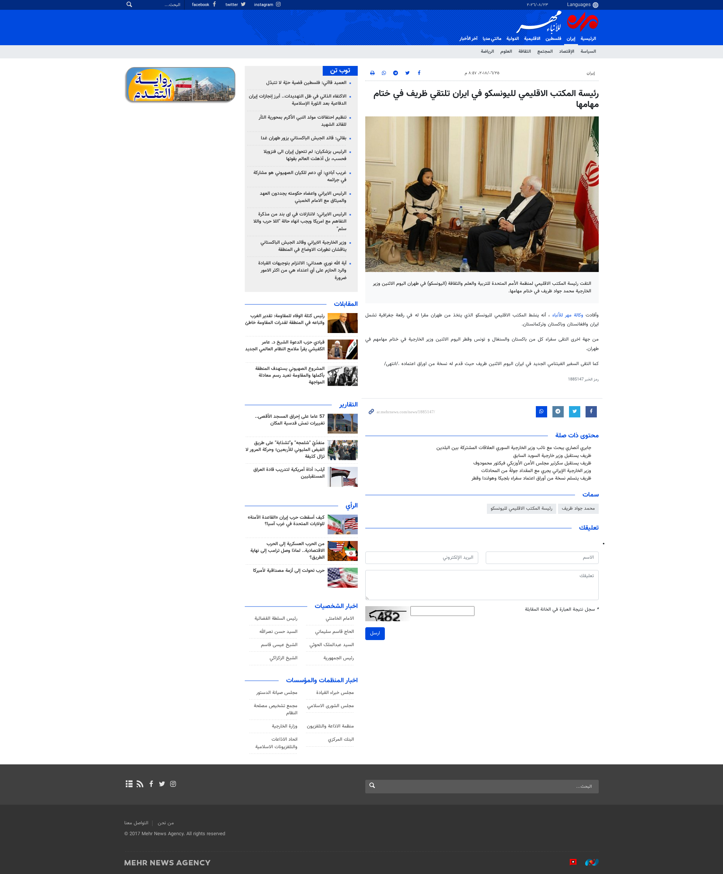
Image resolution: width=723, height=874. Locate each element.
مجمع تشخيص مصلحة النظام (275, 709)
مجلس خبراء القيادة (335, 693)
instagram (264, 5)
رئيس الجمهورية (338, 658)
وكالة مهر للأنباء (567, 315)
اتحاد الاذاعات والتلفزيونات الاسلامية (276, 743)
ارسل (375, 633)
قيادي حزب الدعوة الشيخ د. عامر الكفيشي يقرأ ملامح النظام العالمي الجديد (285, 346)
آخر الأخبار (468, 39)
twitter (232, 5)
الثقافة (525, 51)
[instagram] (173, 784)
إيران (571, 39)
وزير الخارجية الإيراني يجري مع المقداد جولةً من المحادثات (536, 471)
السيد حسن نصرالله (278, 632)
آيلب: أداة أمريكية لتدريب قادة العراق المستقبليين (289, 473)
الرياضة (487, 51)
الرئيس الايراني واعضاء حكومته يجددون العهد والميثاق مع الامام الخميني (303, 197)
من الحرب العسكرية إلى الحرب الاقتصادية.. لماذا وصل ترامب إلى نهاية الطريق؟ (287, 550)
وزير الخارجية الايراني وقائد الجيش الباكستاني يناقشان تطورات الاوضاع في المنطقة (303, 246)
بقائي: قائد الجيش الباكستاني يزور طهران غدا (303, 138)
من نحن (166, 823)
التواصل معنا (136, 823)
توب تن (340, 71)
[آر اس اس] (140, 784)
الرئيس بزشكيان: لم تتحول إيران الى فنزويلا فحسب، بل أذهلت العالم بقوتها (305, 155)
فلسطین (553, 39)
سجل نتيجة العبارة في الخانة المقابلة (562, 609)
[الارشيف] (129, 784)
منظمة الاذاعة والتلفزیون (330, 726)
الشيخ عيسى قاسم (279, 645)
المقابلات (346, 304)
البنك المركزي (341, 739)
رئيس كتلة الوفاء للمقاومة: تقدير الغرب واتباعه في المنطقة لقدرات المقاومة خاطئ (285, 319)
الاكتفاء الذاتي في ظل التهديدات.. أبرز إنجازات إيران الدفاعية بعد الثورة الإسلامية (297, 100)
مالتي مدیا (492, 39)
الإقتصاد (566, 51)
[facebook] (151, 784)
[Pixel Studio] (569, 862)
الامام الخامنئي (340, 618)
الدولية (512, 39)
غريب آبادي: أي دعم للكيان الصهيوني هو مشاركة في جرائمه (299, 176)
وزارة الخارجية (284, 726)
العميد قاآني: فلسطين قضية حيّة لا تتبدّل (306, 83)
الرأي (352, 506)
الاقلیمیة (532, 39)
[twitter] (162, 784)
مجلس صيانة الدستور (276, 693)
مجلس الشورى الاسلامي (330, 706)
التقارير (348, 405)
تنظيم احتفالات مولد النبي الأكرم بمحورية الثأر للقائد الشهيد (302, 121)
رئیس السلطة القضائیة (276, 618)
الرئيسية (588, 39)
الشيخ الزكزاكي (283, 658)
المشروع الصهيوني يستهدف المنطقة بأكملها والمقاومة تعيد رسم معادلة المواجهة (290, 375)
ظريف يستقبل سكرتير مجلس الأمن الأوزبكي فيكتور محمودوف (532, 463)
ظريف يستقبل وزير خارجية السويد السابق (552, 456)
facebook (201, 5)
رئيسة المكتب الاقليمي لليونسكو (521, 508)
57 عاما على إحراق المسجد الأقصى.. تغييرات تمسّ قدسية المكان (290, 420)
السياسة (588, 51)
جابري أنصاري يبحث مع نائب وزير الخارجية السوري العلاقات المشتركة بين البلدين (513, 448)
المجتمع (545, 51)
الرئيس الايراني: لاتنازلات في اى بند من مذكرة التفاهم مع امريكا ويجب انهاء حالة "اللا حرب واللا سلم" (299, 221)
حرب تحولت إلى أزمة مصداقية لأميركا (289, 571)
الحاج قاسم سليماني (334, 632)
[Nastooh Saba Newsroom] (588, 862)
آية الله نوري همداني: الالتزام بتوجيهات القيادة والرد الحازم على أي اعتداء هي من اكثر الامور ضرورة (302, 270)
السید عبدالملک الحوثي (332, 645)
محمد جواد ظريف (578, 508)
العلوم (506, 51)
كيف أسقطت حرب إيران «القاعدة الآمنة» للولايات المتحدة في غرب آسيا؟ (286, 521)
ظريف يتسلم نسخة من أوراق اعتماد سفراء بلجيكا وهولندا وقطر (531, 478)
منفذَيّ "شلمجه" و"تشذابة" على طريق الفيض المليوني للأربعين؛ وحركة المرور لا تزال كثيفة (285, 449)
